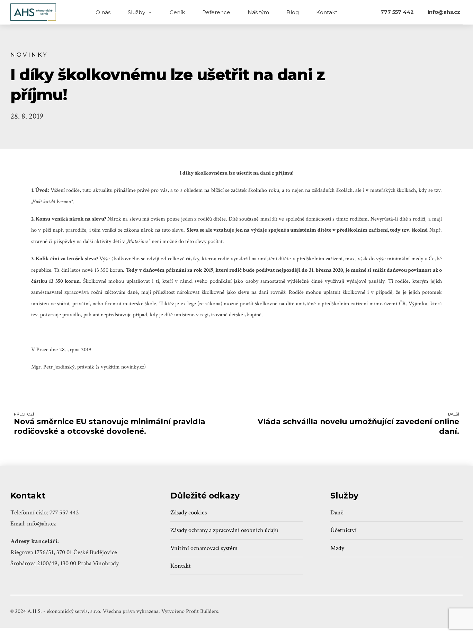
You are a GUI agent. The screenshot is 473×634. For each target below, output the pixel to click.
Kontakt (326, 12)
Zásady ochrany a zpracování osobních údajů (224, 530)
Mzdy (337, 548)
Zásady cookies (188, 512)
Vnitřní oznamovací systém (204, 548)
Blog (292, 12)
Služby (136, 12)
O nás (103, 12)
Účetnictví (343, 530)
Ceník (177, 12)
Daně (336, 512)
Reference (216, 12)
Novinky (29, 54)
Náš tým (258, 12)
